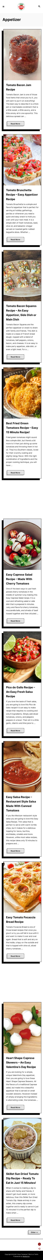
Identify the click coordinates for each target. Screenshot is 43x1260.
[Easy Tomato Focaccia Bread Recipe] (22, 887)
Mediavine (26, 1256)
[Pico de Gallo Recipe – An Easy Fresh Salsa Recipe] (22, 657)
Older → (34, 1232)
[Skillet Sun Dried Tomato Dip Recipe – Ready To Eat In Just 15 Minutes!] (22, 1143)
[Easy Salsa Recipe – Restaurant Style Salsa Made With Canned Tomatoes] (22, 766)
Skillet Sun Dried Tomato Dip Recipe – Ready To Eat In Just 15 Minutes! (22, 1178)
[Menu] (3, 6)
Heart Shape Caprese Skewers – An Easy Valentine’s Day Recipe (21, 1062)
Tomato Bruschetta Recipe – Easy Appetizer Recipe (22, 194)
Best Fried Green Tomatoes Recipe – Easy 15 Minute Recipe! (22, 428)
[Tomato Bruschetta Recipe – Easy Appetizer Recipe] (22, 159)
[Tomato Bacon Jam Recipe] (22, 54)
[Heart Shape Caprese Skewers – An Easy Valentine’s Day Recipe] (22, 1027)
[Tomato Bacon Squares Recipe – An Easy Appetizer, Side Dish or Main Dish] (22, 275)
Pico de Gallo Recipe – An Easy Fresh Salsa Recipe (20, 692)
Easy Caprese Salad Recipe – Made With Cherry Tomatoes (19, 579)
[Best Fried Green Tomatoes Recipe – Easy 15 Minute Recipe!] (22, 393)
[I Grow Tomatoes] (21, 7)
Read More (17, 124)
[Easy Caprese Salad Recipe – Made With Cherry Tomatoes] (22, 544)
